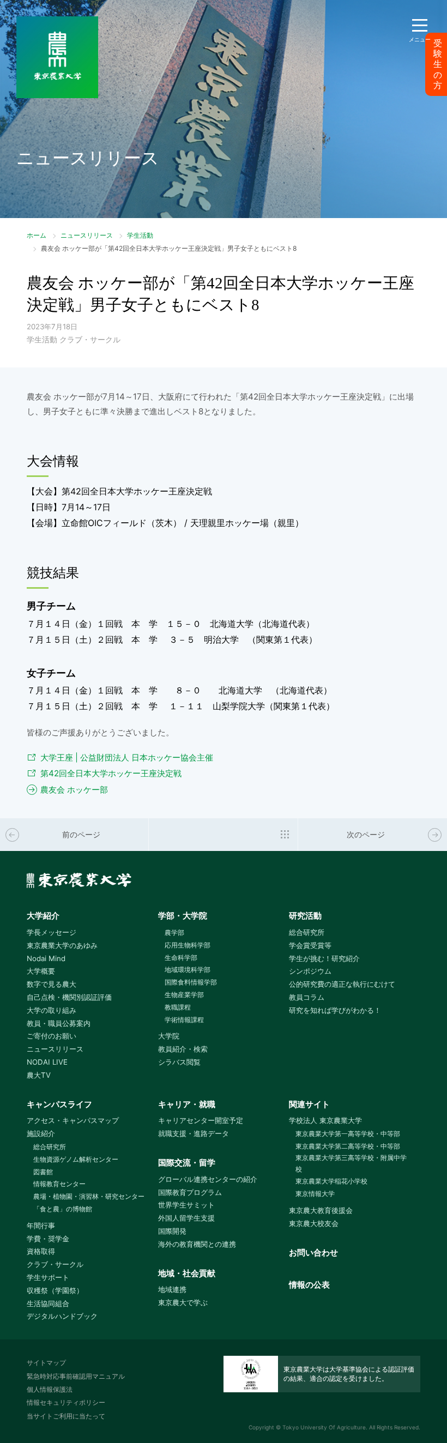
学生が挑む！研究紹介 (324, 958)
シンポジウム (310, 971)
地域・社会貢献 (186, 1273)
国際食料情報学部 (191, 982)
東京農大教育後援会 (321, 1210)
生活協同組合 (48, 1303)
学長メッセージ (51, 932)
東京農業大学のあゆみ (62, 945)
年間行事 (41, 1225)
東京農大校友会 (314, 1223)
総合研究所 (306, 932)
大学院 (168, 1035)
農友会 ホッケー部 (74, 789)
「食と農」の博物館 (62, 1209)
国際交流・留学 (186, 1162)
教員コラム (306, 997)
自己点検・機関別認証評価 (69, 997)
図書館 (43, 1172)
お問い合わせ (313, 1252)
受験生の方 (437, 64)
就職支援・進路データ (193, 1133)
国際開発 (172, 1231)
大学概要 (41, 971)
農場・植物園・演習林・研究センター (88, 1196)
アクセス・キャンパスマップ (73, 1120)
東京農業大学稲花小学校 (331, 1181)
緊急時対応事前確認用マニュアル (76, 1376)
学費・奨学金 (48, 1238)
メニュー (420, 39)
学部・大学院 (182, 915)
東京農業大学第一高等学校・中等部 (347, 1134)
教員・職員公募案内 (58, 1023)
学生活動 (140, 235)
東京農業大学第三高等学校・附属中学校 (351, 1163)
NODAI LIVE (47, 1062)
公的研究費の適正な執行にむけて (342, 984)
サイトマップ (46, 1363)
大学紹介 (43, 915)
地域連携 (172, 1289)
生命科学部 (181, 957)
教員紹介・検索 (183, 1048)
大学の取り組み (51, 1010)
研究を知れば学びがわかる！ (335, 1010)
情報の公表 (309, 1284)
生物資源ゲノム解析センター (75, 1159)
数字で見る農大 (51, 984)
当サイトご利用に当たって (66, 1416)
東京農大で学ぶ (183, 1302)
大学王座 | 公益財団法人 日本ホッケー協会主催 (126, 757)
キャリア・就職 (186, 1104)
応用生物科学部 (187, 945)
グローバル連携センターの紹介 (207, 1179)
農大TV (39, 1075)
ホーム (36, 235)
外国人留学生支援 (186, 1217)
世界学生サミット (186, 1204)
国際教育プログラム (190, 1192)
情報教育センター (59, 1184)
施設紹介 (41, 1133)
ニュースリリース (87, 235)
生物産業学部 (184, 995)
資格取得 (41, 1251)
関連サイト (309, 1104)
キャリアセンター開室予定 (200, 1120)
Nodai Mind (46, 958)
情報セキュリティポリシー (66, 1402)
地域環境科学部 (187, 969)
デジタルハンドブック (62, 1316)
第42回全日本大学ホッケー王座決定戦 (111, 773)
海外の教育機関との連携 (197, 1244)
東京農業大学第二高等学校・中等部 (347, 1146)
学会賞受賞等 (310, 945)
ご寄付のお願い (51, 1035)
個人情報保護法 (50, 1389)
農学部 (174, 932)
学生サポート (48, 1277)
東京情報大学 (315, 1194)
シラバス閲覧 (179, 1062)
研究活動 (305, 915)
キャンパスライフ (59, 1104)
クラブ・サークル (55, 1264)
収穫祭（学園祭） (55, 1290)
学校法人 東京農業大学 (325, 1120)
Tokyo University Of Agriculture (324, 1427)
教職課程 (178, 1007)
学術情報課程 (184, 1020)
